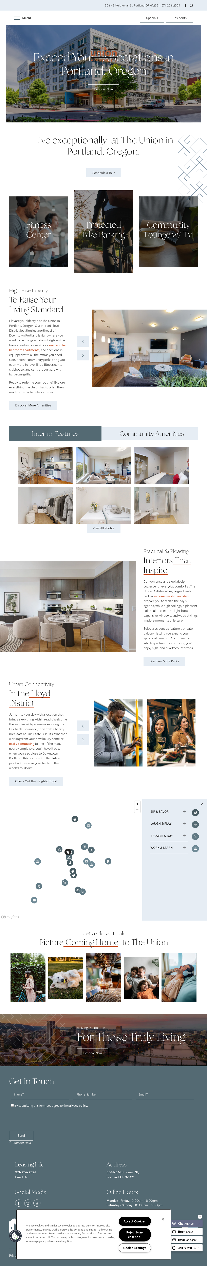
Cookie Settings (134, 1248)
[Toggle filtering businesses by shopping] (195, 836)
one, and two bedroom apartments (38, 347)
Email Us (21, 1177)
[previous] (83, 341)
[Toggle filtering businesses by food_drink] (195, 812)
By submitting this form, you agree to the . (51, 1105)
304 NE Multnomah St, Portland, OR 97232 (123, 1174)
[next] (83, 355)
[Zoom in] (137, 804)
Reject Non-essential (134, 1234)
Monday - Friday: (118, 1200)
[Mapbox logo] (10, 917)
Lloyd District (29, 698)
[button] (152, 18)
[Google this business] (27, 1203)
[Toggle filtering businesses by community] (195, 848)
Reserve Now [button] (103, 89)
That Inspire (167, 565)
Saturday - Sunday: (120, 1205)
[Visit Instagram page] (191, 5)
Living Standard (36, 309)
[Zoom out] (137, 810)
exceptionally (79, 140)
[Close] (162, 1219)
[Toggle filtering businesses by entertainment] (195, 824)
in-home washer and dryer (172, 596)
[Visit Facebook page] (185, 5)
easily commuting (21, 743)
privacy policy (77, 1105)
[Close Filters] (202, 804)
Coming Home (91, 942)
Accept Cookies (135, 1221)
